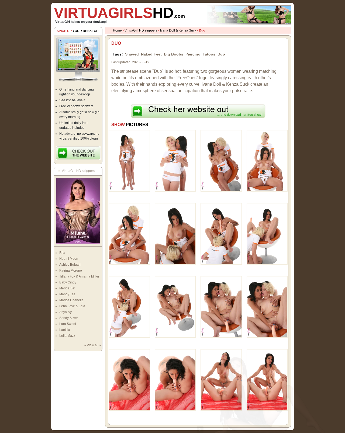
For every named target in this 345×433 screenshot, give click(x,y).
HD (119, 13)
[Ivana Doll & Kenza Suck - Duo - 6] (175, 233)
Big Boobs (173, 54)
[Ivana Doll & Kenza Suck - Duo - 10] (175, 307)
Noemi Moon (68, 259)
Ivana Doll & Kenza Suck (178, 30)
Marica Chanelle (71, 300)
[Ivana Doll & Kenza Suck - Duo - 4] (267, 160)
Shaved (132, 54)
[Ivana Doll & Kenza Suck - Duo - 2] (175, 160)
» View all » (92, 345)
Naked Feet (151, 54)
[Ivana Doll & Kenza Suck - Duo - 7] (221, 233)
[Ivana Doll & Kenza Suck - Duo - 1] (129, 160)
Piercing (193, 54)
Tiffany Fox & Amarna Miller (79, 276)
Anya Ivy (65, 312)
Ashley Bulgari (70, 264)
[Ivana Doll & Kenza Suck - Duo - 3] (221, 160)
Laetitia (64, 330)
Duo (221, 54)
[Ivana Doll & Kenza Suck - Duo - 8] (267, 233)
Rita (62, 253)
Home (117, 30)
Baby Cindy (67, 282)
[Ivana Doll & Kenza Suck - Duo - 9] (129, 307)
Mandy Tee (67, 294)
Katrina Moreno (70, 270)
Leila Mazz (67, 336)
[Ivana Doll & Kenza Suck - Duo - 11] (221, 307)
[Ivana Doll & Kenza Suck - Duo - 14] (175, 380)
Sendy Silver (68, 318)
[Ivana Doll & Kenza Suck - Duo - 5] (129, 233)
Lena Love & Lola (72, 306)
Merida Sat (67, 288)
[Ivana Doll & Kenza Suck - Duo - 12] (267, 307)
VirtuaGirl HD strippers (141, 30)
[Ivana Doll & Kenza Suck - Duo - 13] (129, 380)
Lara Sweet (67, 324)
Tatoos (209, 54)
